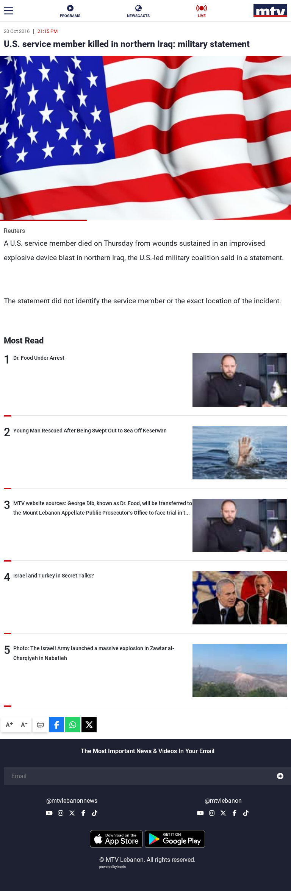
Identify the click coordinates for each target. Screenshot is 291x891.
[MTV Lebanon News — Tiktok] (94, 813)
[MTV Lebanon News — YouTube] (49, 813)
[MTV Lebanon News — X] (72, 813)
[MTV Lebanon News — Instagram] (60, 813)
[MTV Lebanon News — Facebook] (83, 813)
